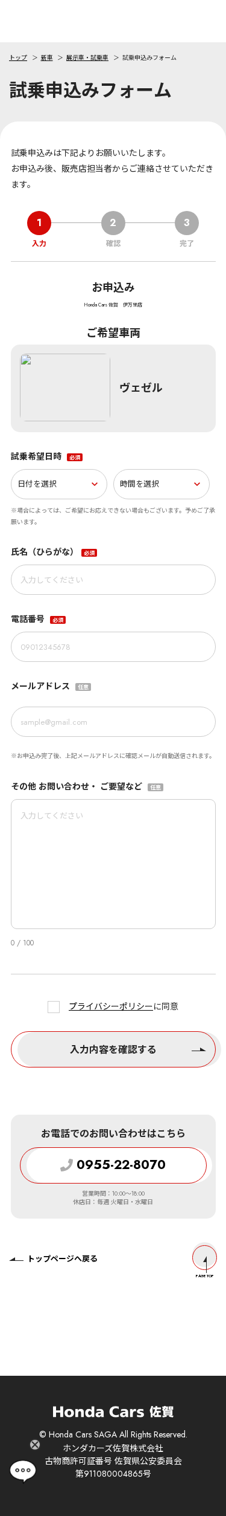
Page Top (205, 1276)
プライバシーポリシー (111, 1006)
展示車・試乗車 (87, 57)
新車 (47, 57)
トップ (18, 57)
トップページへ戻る (62, 1259)
